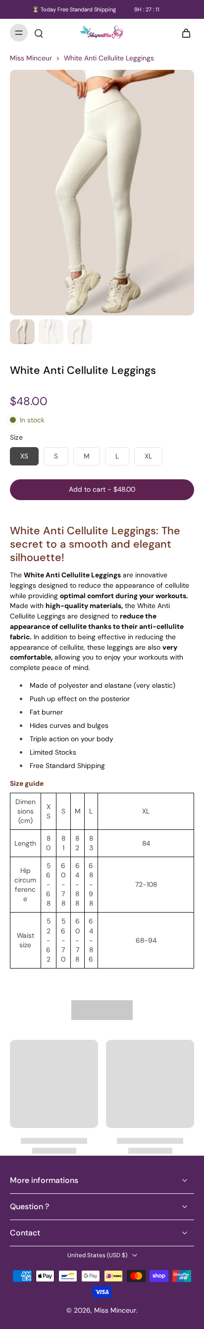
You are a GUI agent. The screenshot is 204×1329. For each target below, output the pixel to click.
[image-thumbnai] (22, 331)
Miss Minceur (31, 57)
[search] (39, 33)
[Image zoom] (102, 192)
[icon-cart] (183, 33)
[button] (102, 489)
